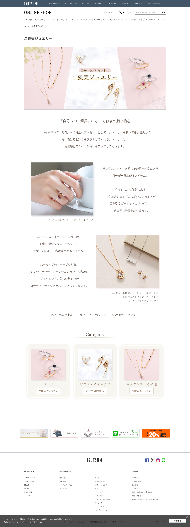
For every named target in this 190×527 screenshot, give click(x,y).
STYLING (86, 4)
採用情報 (135, 485)
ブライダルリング (60, 19)
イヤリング (86, 19)
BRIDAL (98, 4)
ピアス (75, 19)
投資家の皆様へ (137, 481)
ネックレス (135, 19)
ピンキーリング (42, 19)
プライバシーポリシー (19, 522)
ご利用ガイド (107, 12)
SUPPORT (125, 4)
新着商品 (63, 481)
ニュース (135, 488)
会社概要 (135, 478)
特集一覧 (63, 478)
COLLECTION (71, 4)
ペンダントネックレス (117, 19)
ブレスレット (149, 19)
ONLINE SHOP (154, 4)
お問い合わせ (136, 496)
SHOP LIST (112, 4)
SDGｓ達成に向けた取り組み (142, 492)
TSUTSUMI (31, 3)
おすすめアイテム (66, 485)
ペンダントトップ (101, 510)
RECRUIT (139, 4)
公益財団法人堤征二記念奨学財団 (143, 499)
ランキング (63, 488)
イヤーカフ (99, 19)
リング (29, 19)
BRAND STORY (53, 4)
